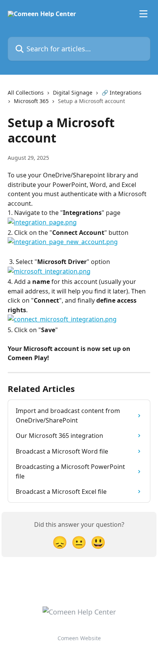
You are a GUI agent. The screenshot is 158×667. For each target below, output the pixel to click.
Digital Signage (72, 92)
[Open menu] (143, 13)
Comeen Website (79, 638)
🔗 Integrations (122, 92)
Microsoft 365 (31, 101)
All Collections (26, 92)
